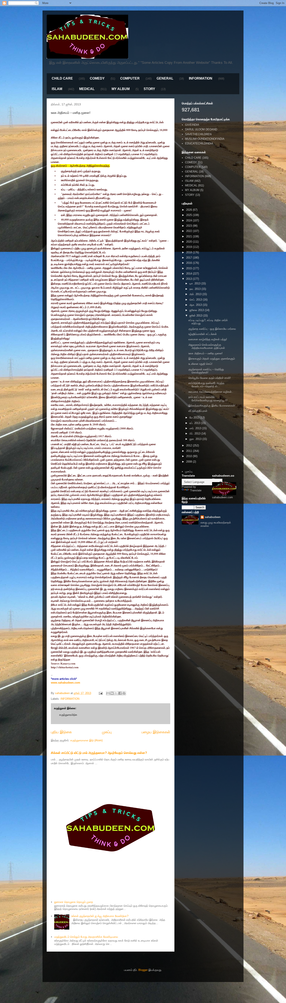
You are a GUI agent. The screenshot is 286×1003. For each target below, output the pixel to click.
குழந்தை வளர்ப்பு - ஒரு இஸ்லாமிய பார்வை (212, 328)
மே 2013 (194, 417)
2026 (189, 209)
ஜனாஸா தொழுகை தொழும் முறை (73, 902)
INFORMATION (200, 78)
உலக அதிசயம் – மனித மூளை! (205, 353)
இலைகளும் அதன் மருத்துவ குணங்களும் (211, 358)
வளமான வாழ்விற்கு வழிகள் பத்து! (207, 339)
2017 (189, 257)
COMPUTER (130, 78)
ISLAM (57, 89)
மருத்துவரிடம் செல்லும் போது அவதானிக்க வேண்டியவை (86, 936)
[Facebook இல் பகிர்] (120, 693)
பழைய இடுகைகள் (156, 732)
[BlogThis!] (112, 693)
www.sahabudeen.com (65, 682)
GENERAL (165, 78)
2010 (189, 456)
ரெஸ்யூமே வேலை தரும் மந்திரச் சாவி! (209, 377)
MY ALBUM (121, 89)
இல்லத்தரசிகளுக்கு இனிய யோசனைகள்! (211, 405)
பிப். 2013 (195, 433)
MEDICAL (87, 89)
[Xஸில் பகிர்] (116, 693)
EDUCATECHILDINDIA (199, 143)
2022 (189, 231)
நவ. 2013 (195, 288)
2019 (189, 246)
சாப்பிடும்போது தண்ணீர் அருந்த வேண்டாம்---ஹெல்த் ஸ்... (206, 385)
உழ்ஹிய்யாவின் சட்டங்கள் (202, 334)
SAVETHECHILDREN (198, 134)
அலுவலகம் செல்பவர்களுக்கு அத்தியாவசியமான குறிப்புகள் (206, 346)
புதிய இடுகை (61, 732)
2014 (189, 273)
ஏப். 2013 (195, 423)
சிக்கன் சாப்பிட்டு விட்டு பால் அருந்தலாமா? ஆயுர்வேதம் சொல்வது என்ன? (99, 753)
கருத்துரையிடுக (68, 714)
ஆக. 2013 (196, 304)
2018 (189, 252)
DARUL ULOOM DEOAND (201, 129)
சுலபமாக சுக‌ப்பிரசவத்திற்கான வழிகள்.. (210, 391)
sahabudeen (212, 517)
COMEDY (97, 78)
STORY (149, 89)
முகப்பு (107, 732)
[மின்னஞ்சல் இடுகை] (100, 693)
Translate (195, 490)
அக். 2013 (195, 294)
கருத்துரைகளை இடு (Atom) (86, 740)
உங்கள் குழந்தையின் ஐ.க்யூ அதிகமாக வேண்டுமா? (99, 916)
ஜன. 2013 (195, 439)
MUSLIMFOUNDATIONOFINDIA (204, 138)
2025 (189, 215)
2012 (189, 445)
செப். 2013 (196, 299)
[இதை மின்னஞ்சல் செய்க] (108, 693)
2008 (189, 461)
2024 (189, 220)
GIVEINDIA (192, 124)
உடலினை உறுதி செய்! (200, 363)
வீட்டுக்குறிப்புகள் (197, 410)
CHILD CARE (62, 78)
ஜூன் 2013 (196, 315)
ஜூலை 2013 (197, 310)
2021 (189, 236)
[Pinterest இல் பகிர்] (124, 693)
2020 (189, 241)
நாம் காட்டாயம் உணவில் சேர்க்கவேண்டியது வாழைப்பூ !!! (208, 398)
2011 (189, 450)
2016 (189, 262)
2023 (189, 225)
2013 (189, 278)
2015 (189, 268)
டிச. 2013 (195, 283)
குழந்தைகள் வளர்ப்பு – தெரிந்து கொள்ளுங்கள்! (206, 371)
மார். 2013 (195, 428)
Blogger (143, 970)
